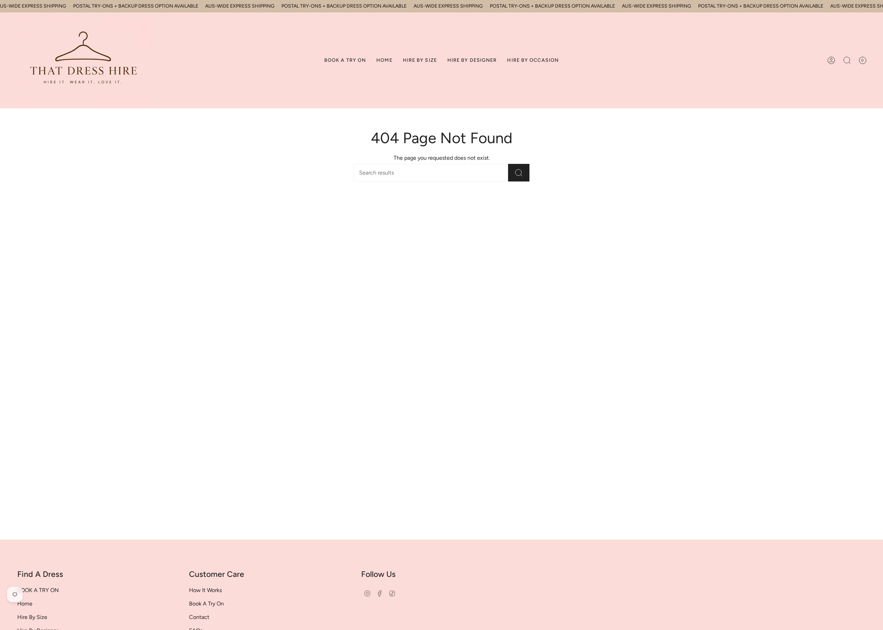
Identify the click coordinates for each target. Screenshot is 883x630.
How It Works (205, 590)
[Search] (518, 172)
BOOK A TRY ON (38, 590)
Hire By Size (32, 617)
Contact (199, 617)
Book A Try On (206, 603)
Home (24, 603)
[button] (420, 60)
